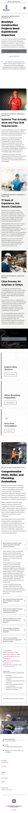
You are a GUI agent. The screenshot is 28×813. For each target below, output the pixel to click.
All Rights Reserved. (14, 806)
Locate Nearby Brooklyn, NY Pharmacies (12, 657)
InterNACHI (9, 675)
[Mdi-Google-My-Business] (14, 801)
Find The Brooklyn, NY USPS (12, 654)
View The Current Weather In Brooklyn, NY (12, 662)
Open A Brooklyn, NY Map (11, 652)
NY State (12, 666)
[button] (25, 8)
